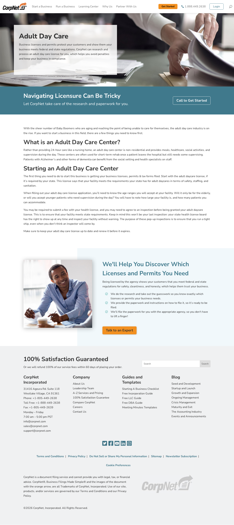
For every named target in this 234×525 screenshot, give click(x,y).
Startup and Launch (183, 388)
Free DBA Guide (132, 403)
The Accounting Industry (186, 412)
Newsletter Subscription (181, 456)
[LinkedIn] (123, 443)
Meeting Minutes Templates (139, 407)
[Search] (230, 6)
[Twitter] (104, 443)
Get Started (168, 6)
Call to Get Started (191, 100)
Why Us (107, 6)
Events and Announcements (188, 416)
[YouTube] (117, 443)
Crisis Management (183, 402)
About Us (79, 384)
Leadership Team (83, 388)
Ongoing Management (185, 398)
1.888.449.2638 (195, 6)
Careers (78, 407)
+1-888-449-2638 (48, 403)
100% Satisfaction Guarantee (91, 398)
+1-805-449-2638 (45, 398)
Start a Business (42, 6)
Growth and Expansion (185, 393)
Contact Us (79, 412)
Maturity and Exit (181, 407)
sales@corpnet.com (35, 426)
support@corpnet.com (37, 431)
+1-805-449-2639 (41, 407)
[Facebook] (110, 443)
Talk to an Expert (119, 330)
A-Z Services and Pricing (88, 393)
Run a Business (65, 6)
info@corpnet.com (34, 421)
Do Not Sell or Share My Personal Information (118, 456)
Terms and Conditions (50, 456)
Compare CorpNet (84, 402)
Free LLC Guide (131, 398)
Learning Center (88, 6)
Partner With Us (126, 6)
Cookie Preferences (118, 465)
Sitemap (156, 456)
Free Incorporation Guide (137, 393)
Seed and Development (186, 384)
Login (216, 6)
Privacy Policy (76, 456)
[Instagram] (129, 443)
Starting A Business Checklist (140, 389)
